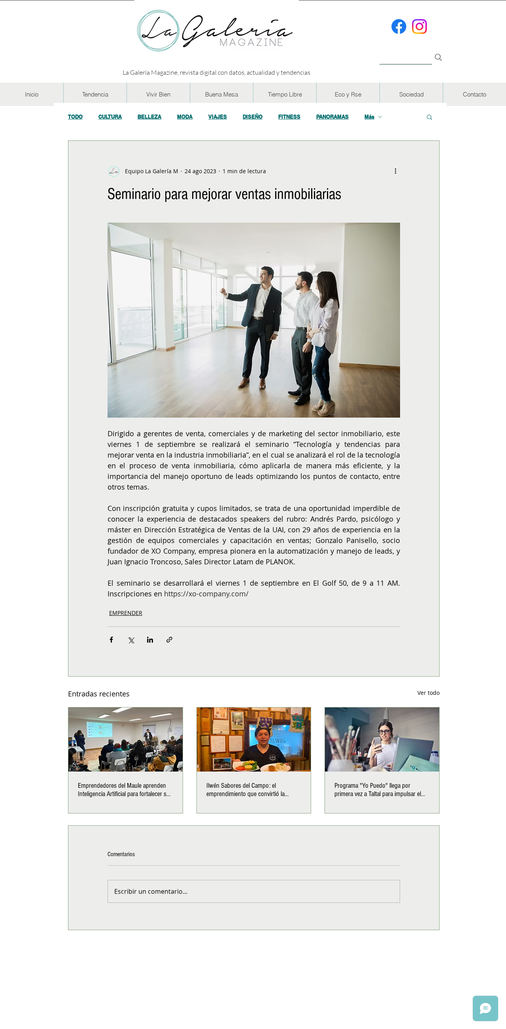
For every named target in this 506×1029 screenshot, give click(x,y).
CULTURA (110, 116)
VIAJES (217, 116)
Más (369, 116)
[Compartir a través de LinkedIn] (150, 639)
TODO (75, 116)
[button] (94, 94)
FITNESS (289, 116)
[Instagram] (419, 26)
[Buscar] (406, 52)
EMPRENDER (125, 613)
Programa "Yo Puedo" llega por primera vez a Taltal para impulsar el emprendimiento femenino (377, 789)
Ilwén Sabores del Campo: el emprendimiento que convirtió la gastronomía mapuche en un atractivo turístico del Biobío (252, 789)
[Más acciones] (395, 171)
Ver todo (428, 692)
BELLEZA (149, 116)
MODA (185, 116)
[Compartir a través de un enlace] (169, 639)
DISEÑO (252, 116)
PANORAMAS (332, 116)
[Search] (438, 57)
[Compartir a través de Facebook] (111, 639)
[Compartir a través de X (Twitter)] (130, 639)
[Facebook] (399, 26)
